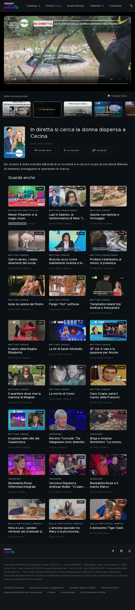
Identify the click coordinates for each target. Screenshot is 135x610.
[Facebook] (113, 550)
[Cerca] (132, 6)
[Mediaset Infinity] (11, 5)
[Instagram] (121, 550)
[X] (129, 550)
